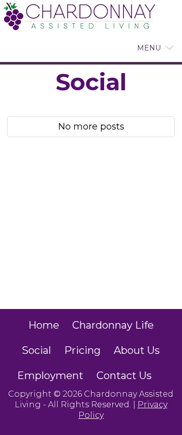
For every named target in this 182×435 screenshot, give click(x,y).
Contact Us (124, 375)
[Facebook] (164, 375)
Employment (50, 375)
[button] (149, 47)
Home (43, 325)
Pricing (82, 350)
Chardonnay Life (113, 325)
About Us (137, 350)
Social (36, 350)
